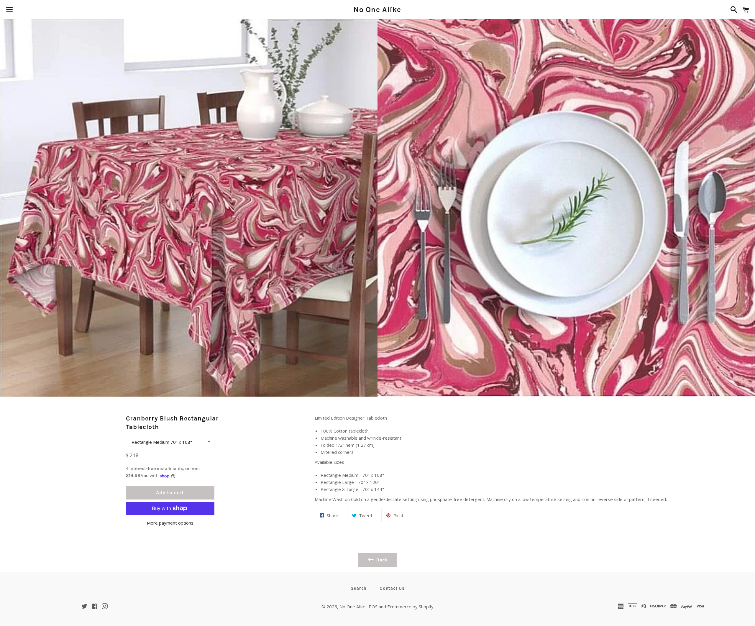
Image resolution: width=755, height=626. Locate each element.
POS (373, 606)
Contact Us (392, 588)
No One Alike (377, 9)
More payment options (170, 523)
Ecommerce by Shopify (410, 606)
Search (359, 588)
